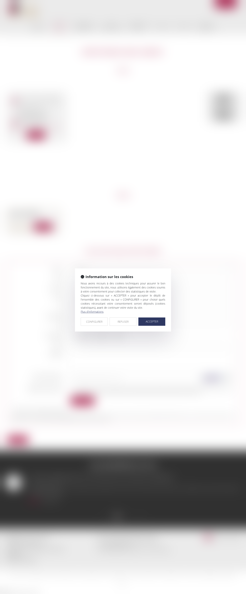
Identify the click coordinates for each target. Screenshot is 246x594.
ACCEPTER (152, 321)
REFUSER (123, 321)
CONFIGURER (94, 321)
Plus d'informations (92, 311)
